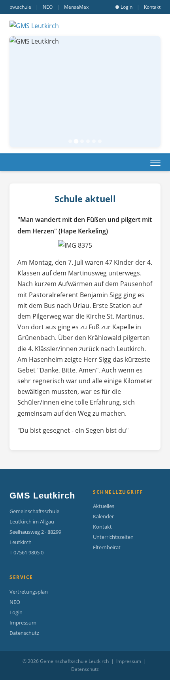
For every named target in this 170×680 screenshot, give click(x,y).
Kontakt (152, 7)
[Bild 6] (100, 141)
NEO (48, 7)
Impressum (22, 622)
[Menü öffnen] (155, 163)
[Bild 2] (76, 141)
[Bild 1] (70, 141)
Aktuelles (103, 506)
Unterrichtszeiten (113, 537)
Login (16, 612)
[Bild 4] (88, 141)
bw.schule (20, 7)
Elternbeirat (107, 547)
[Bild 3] (82, 141)
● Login (123, 7)
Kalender (103, 516)
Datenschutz (24, 632)
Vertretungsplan (28, 591)
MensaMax (76, 7)
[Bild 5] (94, 141)
